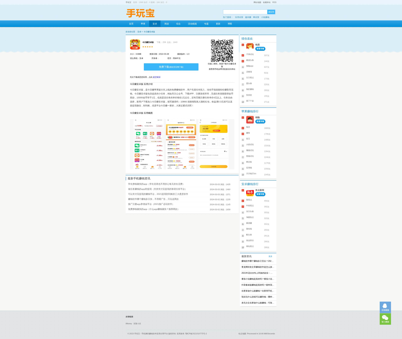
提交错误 (156, 77)
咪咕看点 (250, 246)
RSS (274, 2)
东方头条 (250, 211)
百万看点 (250, 78)
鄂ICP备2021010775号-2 (196, 334)
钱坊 (248, 127)
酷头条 (249, 235)
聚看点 (249, 200)
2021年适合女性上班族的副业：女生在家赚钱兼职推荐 (258, 273)
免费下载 (171, 67)
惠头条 (249, 83)
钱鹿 (257, 44)
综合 (178, 23)
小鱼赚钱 (265, 17)
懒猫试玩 (250, 150)
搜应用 (271, 12)
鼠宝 (248, 139)
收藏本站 (267, 2)
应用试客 (239, 17)
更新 (218, 23)
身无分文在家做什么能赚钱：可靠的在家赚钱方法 (258, 303)
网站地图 (257, 2)
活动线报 (192, 23)
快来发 (249, 95)
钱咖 (257, 117)
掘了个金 (250, 101)
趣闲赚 (248, 17)
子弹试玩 (250, 54)
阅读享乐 (250, 240)
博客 (230, 23)
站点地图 (242, 334)
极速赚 (249, 223)
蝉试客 (256, 17)
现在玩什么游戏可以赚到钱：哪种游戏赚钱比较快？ (258, 297)
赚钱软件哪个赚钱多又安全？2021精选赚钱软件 (258, 261)
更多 (270, 256)
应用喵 (249, 168)
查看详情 (260, 49)
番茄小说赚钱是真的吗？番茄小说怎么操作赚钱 (258, 279)
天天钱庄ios (251, 173)
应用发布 (180, 334)
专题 (206, 23)
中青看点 (250, 206)
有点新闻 (259, 190)
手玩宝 (128, 2)
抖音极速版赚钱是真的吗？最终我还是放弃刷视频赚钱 (258, 285)
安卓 (155, 23)
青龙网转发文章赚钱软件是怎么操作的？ (258, 267)
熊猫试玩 (250, 156)
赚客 (248, 133)
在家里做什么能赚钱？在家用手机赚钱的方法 (258, 291)
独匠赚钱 (250, 89)
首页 (131, 23)
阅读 (166, 23)
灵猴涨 (249, 72)
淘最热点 (250, 217)
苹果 (143, 23)
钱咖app (249, 66)
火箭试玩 (250, 144)
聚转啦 (249, 229)
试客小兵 (137, 324)
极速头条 (250, 60)
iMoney (129, 324)
